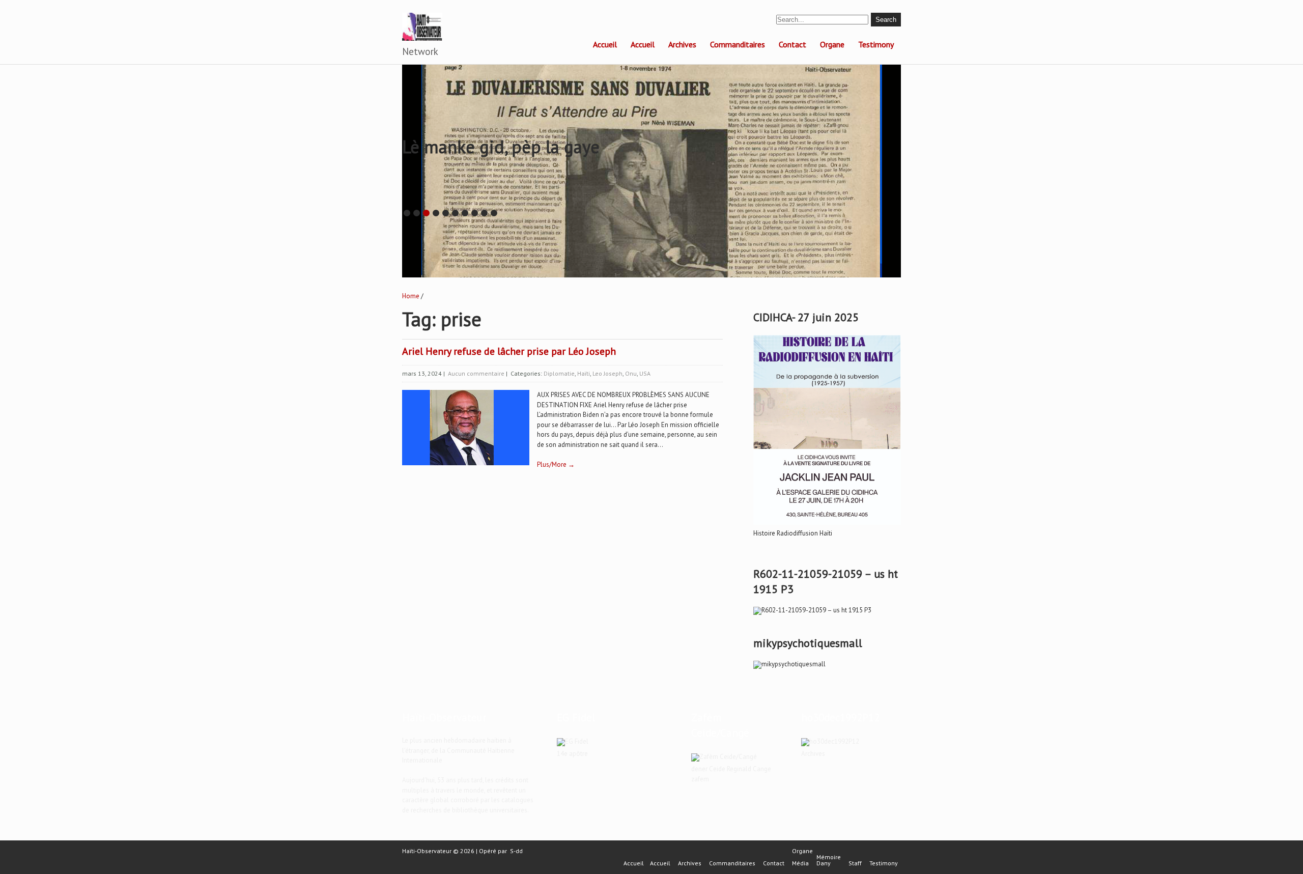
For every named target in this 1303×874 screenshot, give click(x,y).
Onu (631, 373)
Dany (823, 863)
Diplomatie (559, 373)
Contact (792, 44)
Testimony (876, 44)
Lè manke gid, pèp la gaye (501, 146)
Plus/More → (556, 464)
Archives (682, 44)
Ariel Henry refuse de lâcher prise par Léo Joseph (509, 351)
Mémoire (828, 857)
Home (410, 296)
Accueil (605, 44)
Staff (855, 863)
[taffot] (827, 525)
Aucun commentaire (476, 373)
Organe (832, 44)
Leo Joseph (607, 373)
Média (800, 863)
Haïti (583, 373)
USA (644, 373)
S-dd (516, 851)
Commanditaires (737, 44)
